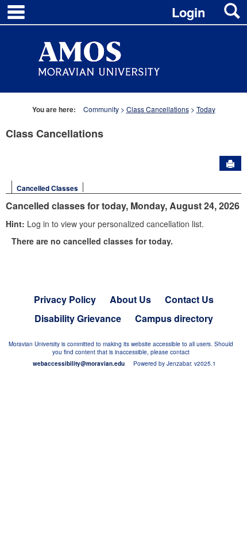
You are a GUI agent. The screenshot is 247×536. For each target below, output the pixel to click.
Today (205, 109)
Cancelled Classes (47, 188)
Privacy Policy (65, 299)
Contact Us (189, 299)
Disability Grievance (77, 318)
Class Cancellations (157, 109)
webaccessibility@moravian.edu (79, 363)
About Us (130, 299)
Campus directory (174, 318)
